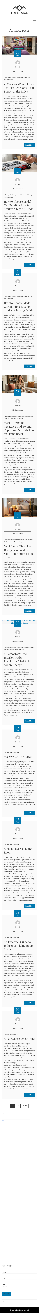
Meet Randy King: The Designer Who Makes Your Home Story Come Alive (18, 551)
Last (3, 1284)
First (3, 1278)
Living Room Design (16, 418)
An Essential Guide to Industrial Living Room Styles (19, 945)
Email (4, 1287)
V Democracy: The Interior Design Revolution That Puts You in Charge (17, 659)
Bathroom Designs (11, 647)
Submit (6, 1294)
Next (25, 1106)
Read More (29, 145)
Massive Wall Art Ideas (18, 757)
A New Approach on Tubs (19, 1039)
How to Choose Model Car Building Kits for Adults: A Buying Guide (18, 205)
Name (4, 1272)
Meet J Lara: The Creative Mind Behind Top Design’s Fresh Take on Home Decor (19, 428)
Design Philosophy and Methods (16, 77)
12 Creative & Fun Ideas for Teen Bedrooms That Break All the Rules (19, 87)
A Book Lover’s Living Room (18, 850)
